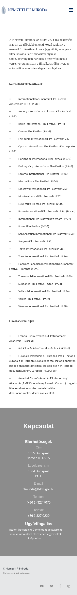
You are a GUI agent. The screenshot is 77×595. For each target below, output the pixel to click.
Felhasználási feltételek (16, 573)
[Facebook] (61, 586)
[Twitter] (52, 586)
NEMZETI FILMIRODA (27, 9)
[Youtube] (43, 586)
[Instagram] (69, 586)
